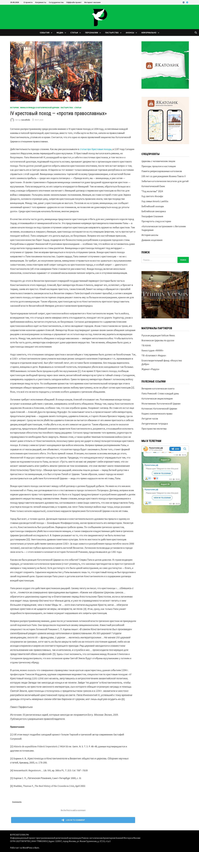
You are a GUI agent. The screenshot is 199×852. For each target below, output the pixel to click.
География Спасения (152, 216)
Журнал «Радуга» (150, 369)
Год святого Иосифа (152, 196)
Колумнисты (40, 2)
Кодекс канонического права (156, 413)
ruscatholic (25, 120)
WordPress (28, 847)
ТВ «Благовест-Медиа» (153, 355)
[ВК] (184, 2)
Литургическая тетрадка (154, 423)
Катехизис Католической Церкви (159, 408)
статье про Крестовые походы (96, 149)
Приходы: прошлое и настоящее (158, 166)
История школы (149, 235)
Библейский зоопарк (152, 206)
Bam (37, 847)
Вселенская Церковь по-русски (157, 340)
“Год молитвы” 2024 (152, 191)
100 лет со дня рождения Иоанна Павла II (163, 176)
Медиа (60, 32)
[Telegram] (187, 2)
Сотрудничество (56, 2)
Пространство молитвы (154, 428)
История (14, 107)
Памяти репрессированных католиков (161, 171)
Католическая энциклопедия (157, 398)
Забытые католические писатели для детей (165, 181)
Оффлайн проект (74, 2)
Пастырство (112, 32)
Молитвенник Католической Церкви (160, 403)
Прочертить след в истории (156, 221)
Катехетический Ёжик (153, 186)
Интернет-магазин (92, 2)
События (44, 32)
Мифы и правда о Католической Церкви (39, 107)
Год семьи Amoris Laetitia (154, 201)
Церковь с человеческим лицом (158, 161)
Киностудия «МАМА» (152, 350)
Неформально (148, 32)
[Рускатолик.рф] (99, 16)
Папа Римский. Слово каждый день (160, 393)
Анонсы (130, 32)
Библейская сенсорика (153, 211)
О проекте (28, 2)
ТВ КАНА (146, 345)
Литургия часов (149, 418)
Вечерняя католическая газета (157, 388)
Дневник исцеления (151, 240)
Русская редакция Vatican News (158, 335)
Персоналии (91, 32)
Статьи (74, 32)
